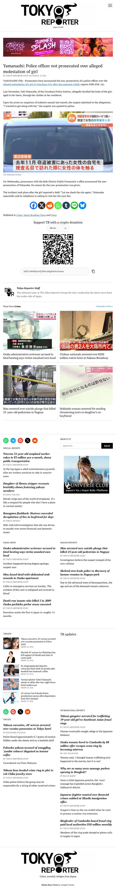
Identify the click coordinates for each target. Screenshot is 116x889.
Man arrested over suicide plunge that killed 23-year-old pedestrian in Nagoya (84, 550)
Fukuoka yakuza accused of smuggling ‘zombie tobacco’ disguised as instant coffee (26, 751)
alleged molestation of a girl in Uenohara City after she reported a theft (41, 84)
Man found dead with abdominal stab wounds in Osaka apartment (26, 576)
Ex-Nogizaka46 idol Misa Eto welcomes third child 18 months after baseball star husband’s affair (38, 669)
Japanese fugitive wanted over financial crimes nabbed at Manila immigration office (84, 798)
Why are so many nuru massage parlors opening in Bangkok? (85, 770)
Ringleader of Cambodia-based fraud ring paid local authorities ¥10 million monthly (86, 822)
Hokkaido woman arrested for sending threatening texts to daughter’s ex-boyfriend (82, 412)
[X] (41, 205)
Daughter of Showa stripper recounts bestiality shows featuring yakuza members (26, 487)
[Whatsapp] (58, 205)
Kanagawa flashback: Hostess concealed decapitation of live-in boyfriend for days (28, 515)
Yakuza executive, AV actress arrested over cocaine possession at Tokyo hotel (38, 641)
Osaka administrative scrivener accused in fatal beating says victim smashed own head (29, 551)
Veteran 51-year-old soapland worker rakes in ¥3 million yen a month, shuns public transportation (27, 457)
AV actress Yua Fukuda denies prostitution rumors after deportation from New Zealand (38, 696)
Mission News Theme (50, 885)
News (54, 215)
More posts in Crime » (104, 306)
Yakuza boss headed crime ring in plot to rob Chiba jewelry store (28, 772)
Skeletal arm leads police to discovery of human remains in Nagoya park (85, 572)
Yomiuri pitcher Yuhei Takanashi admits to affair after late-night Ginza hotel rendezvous (38, 682)
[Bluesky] (82, 205)
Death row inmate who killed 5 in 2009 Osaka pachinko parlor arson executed (27, 602)
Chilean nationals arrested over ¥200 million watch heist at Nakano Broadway (84, 356)
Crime (19, 215)
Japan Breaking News (35, 215)
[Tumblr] (66, 205)
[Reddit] (50, 205)
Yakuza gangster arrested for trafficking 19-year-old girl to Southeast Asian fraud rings (85, 719)
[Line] (74, 205)
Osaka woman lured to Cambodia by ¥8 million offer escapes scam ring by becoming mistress (84, 745)
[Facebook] (33, 205)
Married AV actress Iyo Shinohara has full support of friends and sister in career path (38, 655)
